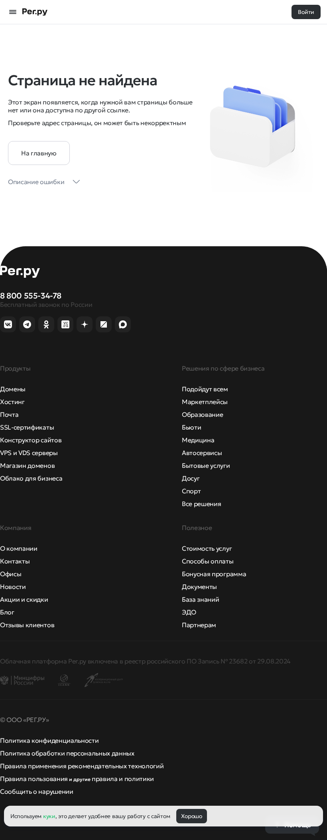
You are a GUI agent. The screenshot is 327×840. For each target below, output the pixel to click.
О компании (18, 548)
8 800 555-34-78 (30, 295)
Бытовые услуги (206, 465)
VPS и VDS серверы (29, 453)
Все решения (201, 504)
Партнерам (199, 625)
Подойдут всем (205, 389)
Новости (13, 587)
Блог (7, 612)
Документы (199, 587)
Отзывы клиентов (27, 625)
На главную (39, 153)
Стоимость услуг (207, 548)
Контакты (15, 561)
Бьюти (191, 427)
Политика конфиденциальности (49, 740)
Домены (13, 389)
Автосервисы (202, 453)
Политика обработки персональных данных (67, 753)
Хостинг (12, 402)
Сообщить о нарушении (36, 791)
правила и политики (123, 779)
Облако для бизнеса (31, 478)
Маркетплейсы (205, 402)
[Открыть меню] (13, 12)
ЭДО (189, 612)
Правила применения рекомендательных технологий (82, 766)
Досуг (190, 478)
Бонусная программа (214, 574)
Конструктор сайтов (30, 440)
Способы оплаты (208, 561)
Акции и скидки (24, 599)
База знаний (200, 599)
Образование (202, 414)
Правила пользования (34, 779)
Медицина (198, 440)
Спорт (191, 491)
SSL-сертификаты (27, 427)
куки (49, 816)
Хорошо (191, 816)
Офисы (10, 574)
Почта (9, 414)
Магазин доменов (27, 465)
